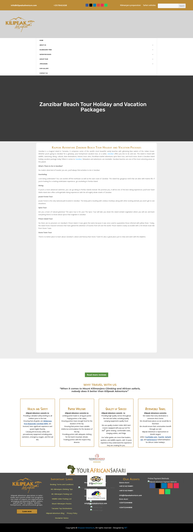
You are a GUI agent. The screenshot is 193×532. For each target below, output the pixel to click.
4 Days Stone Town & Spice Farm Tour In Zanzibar (65, 284)
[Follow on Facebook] (87, 5)
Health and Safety (38, 409)
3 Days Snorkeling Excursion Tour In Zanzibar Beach (66, 248)
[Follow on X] (90, 5)
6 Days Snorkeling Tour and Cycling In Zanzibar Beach (66, 266)
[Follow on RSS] (161, 491)
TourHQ (161, 437)
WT (125, 527)
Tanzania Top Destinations (61, 508)
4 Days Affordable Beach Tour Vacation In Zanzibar (65, 320)
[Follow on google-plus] (98, 5)
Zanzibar (110, 154)
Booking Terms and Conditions (61, 484)
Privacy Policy (72, 513)
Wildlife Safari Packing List (62, 499)
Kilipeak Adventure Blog (55, 513)
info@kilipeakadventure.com (24, 5)
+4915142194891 (126, 486)
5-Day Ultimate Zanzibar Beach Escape (59, 338)
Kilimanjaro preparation (130, 5)
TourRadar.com (151, 437)
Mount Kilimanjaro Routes (62, 503)
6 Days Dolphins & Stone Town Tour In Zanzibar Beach (67, 302)
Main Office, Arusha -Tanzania (95, 482)
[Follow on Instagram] (102, 5)
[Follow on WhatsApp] (106, 5)
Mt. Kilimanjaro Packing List (61, 494)
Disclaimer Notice (61, 518)
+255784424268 (90, 489)
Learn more (27, 511)
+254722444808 (125, 502)
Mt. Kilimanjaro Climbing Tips (62, 489)
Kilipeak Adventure (86, 527)
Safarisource (152, 440)
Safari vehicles (149, 5)
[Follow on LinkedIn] (94, 5)
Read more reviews (96, 374)
